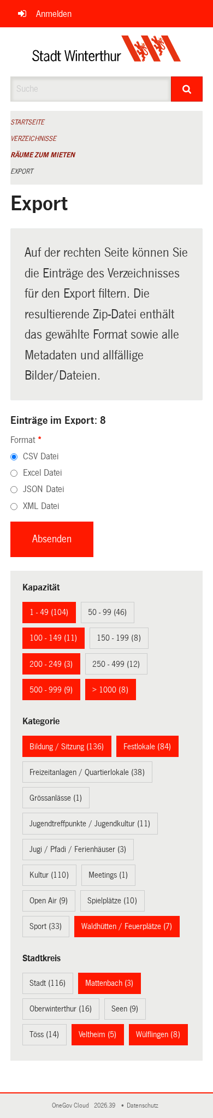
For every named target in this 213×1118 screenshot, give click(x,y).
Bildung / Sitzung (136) (66, 746)
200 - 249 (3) (51, 664)
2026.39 (105, 1105)
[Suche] (187, 89)
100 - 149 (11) (53, 638)
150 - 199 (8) (119, 638)
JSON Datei (43, 489)
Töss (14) (44, 1034)
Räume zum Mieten (42, 155)
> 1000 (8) (110, 689)
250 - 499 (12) (116, 664)
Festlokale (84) (147, 746)
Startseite (27, 122)
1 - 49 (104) (48, 612)
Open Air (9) (48, 900)
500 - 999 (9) (51, 689)
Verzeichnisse (33, 139)
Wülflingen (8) (158, 1034)
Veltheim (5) (97, 1034)
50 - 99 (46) (107, 612)
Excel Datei (42, 472)
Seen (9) (124, 1008)
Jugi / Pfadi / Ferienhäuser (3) (77, 849)
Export (21, 171)
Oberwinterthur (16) (60, 1008)
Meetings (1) (108, 875)
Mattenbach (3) (109, 983)
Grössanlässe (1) (55, 798)
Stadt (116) (47, 983)
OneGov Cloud (72, 1105)
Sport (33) (45, 926)
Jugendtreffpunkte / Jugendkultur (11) (89, 823)
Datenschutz (144, 1105)
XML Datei (41, 506)
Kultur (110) (49, 875)
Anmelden (54, 14)
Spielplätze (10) (112, 900)
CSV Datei (40, 456)
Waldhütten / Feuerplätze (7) (126, 926)
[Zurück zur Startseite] (106, 52)
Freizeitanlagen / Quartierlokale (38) (87, 772)
